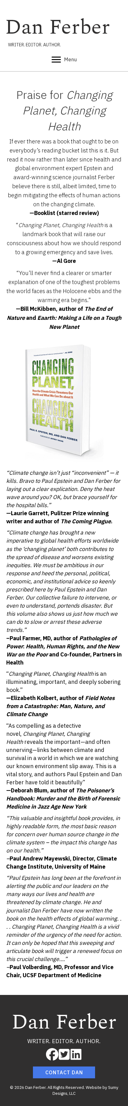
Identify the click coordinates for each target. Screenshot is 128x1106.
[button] (52, 1054)
